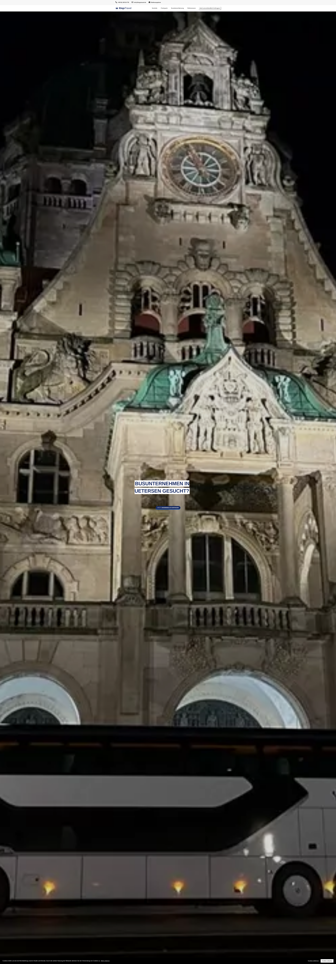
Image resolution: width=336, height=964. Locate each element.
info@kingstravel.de (140, 2)
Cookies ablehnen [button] (313, 961)
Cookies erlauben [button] (327, 961)
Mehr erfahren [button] (105, 961)
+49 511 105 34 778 (123, 2)
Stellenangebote (156, 2)
